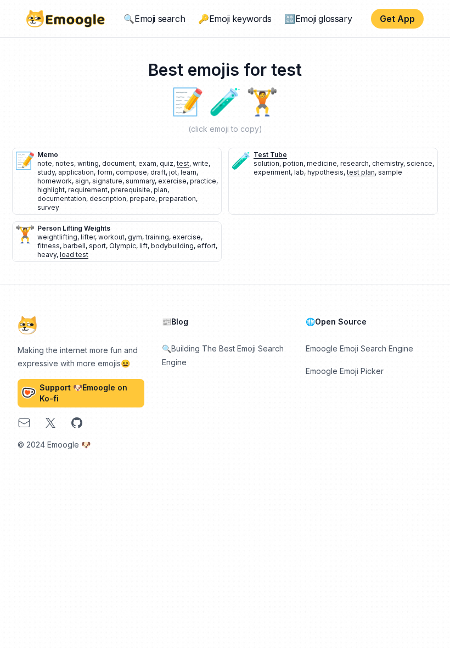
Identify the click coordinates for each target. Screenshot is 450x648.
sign (82, 181)
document (118, 163)
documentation (61, 198)
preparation (177, 198)
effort (206, 246)
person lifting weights (73, 228)
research (354, 163)
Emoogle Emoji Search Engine (359, 348)
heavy (47, 254)
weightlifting (57, 237)
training (157, 237)
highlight (51, 190)
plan (160, 190)
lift (143, 246)
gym (135, 237)
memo (47, 154)
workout (111, 237)
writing (88, 163)
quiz (166, 163)
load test (74, 254)
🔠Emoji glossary (318, 18)
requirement (88, 190)
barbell (74, 246)
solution (266, 163)
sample (390, 172)
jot (173, 172)
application (76, 172)
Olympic (122, 246)
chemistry (387, 163)
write (201, 163)
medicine (322, 163)
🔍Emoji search (154, 18)
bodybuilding (172, 246)
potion (293, 163)
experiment (272, 172)
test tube (270, 154)
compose (131, 172)
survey (48, 207)
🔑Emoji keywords (234, 18)
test (183, 163)
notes (64, 163)
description (107, 198)
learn (188, 172)
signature (107, 181)
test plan (361, 172)
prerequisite (130, 190)
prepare (142, 198)
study (46, 172)
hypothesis (325, 172)
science (419, 163)
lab (299, 172)
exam (147, 163)
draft (158, 172)
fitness (48, 246)
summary (140, 181)
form (105, 172)
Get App (397, 18)
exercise (172, 181)
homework (54, 181)
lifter (88, 237)
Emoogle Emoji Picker (345, 371)
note (44, 163)
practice (203, 181)
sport (97, 246)
